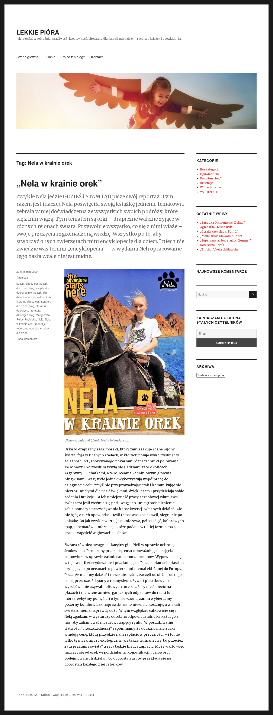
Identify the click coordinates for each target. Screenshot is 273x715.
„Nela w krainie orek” (59, 183)
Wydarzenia (208, 192)
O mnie (50, 56)
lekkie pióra (44, 297)
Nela (40, 319)
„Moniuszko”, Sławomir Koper (221, 236)
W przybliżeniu (210, 187)
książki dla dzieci (27, 283)
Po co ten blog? (73, 56)
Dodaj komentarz (26, 339)
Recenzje (22, 277)
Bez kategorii (209, 169)
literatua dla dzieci (27, 301)
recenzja (40, 324)
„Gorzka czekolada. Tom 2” (219, 231)
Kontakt (97, 56)
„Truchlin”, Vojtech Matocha (219, 249)
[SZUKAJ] (253, 294)
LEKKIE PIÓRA (37, 32)
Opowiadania (209, 174)
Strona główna (27, 56)
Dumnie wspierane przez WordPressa (67, 695)
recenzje (21, 328)
